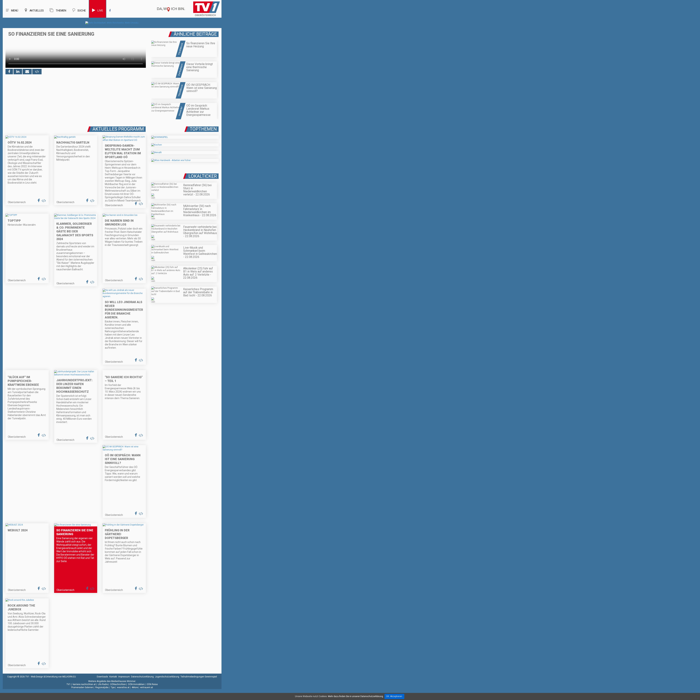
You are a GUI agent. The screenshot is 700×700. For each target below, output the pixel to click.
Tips (113, 687)
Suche (81, 10)
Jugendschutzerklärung (167, 676)
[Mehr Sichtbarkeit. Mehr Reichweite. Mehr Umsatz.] (112, 22)
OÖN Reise (152, 684)
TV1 (69, 684)
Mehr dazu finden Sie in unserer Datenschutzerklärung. (356, 696)
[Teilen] (27, 71)
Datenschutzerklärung (142, 676)
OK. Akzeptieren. (394, 696)
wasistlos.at (123, 687)
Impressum (124, 676)
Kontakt (113, 676)
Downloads (102, 676)
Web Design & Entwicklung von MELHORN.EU (53, 676)
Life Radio (103, 684)
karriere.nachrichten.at (84, 684)
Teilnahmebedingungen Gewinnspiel (198, 676)
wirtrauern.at (146, 687)
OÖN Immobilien (136, 684)
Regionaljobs (101, 687)
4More (135, 687)
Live (100, 10)
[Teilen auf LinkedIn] (17, 71)
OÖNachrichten (118, 684)
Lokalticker (202, 176)
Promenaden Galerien (82, 687)
